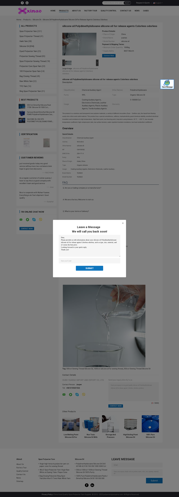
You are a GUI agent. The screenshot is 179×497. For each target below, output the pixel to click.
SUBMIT (89, 268)
